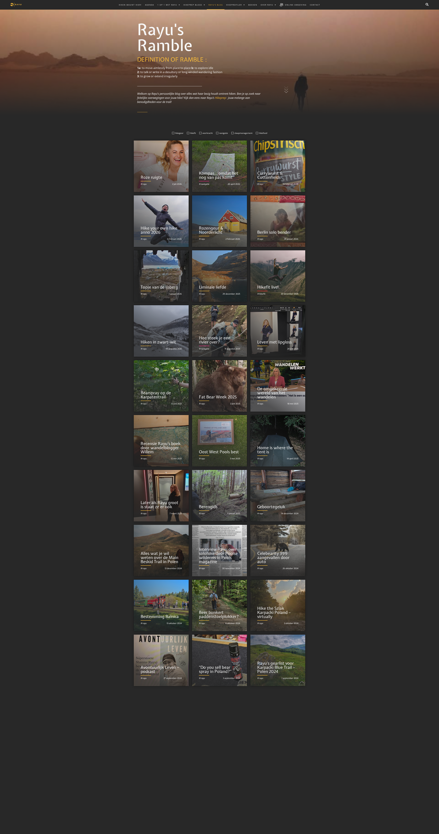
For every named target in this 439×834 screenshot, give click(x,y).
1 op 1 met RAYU (167, 5)
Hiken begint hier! (130, 5)
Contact (315, 5)
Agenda (149, 5)
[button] (427, 4)
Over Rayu (267, 5)
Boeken (252, 5)
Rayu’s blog (216, 5)
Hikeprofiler (234, 5)
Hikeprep (220, 98)
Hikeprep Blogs (192, 5)
